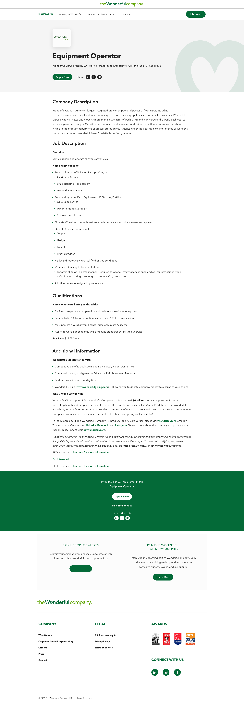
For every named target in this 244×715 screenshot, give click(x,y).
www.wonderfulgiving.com (92, 387)
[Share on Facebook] (93, 77)
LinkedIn (91, 425)
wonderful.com (167, 420)
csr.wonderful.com (94, 429)
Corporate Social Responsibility (55, 641)
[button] (101, 14)
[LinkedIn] (154, 674)
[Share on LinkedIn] (88, 77)
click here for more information (90, 452)
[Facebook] (177, 674)
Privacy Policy (102, 641)
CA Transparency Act (106, 635)
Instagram (121, 425)
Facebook (103, 425)
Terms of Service (104, 647)
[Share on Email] (99, 77)
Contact (42, 660)
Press (41, 653)
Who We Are (45, 635)
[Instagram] (166, 674)
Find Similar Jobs (122, 505)
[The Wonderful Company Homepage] (122, 4)
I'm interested (61, 459)
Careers (45, 14)
